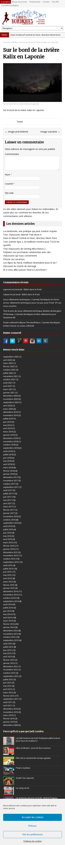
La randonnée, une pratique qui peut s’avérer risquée (30, 231)
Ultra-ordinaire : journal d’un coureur (33, 748)
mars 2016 (8, 542)
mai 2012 (7, 685)
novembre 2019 (10, 415)
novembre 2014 (10, 594)
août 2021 (7, 382)
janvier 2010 (9, 721)
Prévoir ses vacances (14, 259)
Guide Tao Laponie (25, 777)
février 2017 (9, 509)
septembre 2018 (11, 447)
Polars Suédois (23, 767)
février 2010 (9, 718)
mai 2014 (7, 614)
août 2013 (7, 643)
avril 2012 (7, 689)
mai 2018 (7, 460)
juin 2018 (7, 457)
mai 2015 (7, 575)
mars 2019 (8, 431)
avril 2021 (7, 386)
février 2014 (9, 624)
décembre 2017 (10, 477)
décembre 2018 (10, 438)
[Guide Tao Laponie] (8, 783)
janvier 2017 (9, 513)
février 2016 (9, 545)
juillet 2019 (8, 418)
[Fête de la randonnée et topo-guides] (8, 763)
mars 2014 (8, 620)
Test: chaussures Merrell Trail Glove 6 (22, 234)
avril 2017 (7, 503)
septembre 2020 (11, 402)
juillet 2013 (8, 646)
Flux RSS (55, 1)
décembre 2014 (10, 591)
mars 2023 (8, 363)
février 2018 (9, 470)
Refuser (32, 825)
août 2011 (7, 702)
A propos (5, 1)
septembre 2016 (11, 522)
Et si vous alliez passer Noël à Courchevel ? (25, 269)
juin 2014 (7, 611)
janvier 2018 (9, 474)
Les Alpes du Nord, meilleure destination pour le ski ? (30, 262)
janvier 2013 (9, 663)
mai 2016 (7, 536)
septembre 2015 (11, 562)
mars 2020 (8, 408)
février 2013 (9, 659)
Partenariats (34, 1)
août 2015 (7, 565)
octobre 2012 (9, 672)
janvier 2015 (9, 588)
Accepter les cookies (32, 817)
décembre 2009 (10, 725)
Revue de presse (19, 1)
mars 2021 (8, 389)
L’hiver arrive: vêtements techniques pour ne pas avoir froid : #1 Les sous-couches (32, 302)
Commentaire (12, 154)
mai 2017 (7, 500)
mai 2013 (7, 653)
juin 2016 (7, 532)
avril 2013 (7, 656)
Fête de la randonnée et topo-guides (33, 758)
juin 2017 (7, 496)
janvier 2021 (9, 392)
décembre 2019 (10, 412)
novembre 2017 (10, 480)
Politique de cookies (33, 841)
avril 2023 (7, 360)
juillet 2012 (8, 679)
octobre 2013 (9, 637)
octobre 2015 (9, 558)
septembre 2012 (11, 676)
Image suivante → (50, 131)
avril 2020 (7, 405)
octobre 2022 (9, 369)
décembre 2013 (10, 630)
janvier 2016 (9, 549)
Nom (8, 174)
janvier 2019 (9, 434)
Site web (9, 192)
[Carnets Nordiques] (32, 16)
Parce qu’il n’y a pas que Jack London (23, 731)
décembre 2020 (10, 395)
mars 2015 (8, 581)
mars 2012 (8, 692)
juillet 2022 (8, 373)
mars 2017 (8, 506)
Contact (46, 1)
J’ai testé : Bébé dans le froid (28, 289)
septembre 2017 (11, 487)
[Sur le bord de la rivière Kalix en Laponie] (32, 100)
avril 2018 (7, 464)
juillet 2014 (8, 607)
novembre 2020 (10, 399)
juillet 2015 (8, 568)
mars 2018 (8, 467)
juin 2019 (7, 421)
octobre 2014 (9, 598)
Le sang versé (22, 788)
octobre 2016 (9, 519)
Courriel (9, 183)
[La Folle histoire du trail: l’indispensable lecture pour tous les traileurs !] (8, 743)
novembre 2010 (10, 712)
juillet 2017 (8, 493)
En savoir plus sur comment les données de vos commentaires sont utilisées (30, 213)
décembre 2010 (10, 708)
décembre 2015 (10, 552)
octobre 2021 (9, 379)
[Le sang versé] (8, 793)
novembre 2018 (10, 441)
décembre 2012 (10, 666)
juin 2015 (7, 571)
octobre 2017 (9, 483)
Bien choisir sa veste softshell (19, 325)
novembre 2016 (10, 516)
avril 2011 (7, 705)
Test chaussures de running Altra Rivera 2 (24, 248)
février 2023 (9, 366)
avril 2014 (7, 617)
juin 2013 (7, 650)
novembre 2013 (10, 633)
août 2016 (7, 526)
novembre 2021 (10, 376)
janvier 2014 (9, 627)
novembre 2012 (10, 669)
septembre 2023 (11, 356)
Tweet (20, 121)
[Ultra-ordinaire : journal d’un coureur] (8, 753)
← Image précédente (16, 131)
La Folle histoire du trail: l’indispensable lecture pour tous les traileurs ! (38, 739)
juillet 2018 (8, 454)
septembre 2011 (11, 698)
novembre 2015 (10, 555)
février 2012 (9, 695)
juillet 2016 (8, 529)
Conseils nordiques (10, 5)
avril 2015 (7, 578)
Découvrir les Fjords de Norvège (19, 266)
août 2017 (7, 490)
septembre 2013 (11, 640)
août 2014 (7, 604)
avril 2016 (7, 539)
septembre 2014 (11, 601)
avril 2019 (7, 428)
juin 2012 (7, 682)
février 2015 (9, 585)
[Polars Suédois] (8, 773)
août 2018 (7, 451)
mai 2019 (7, 425)
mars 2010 (8, 715)
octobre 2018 (9, 444)
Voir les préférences (32, 834)
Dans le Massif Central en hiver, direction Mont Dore (35, 34)
